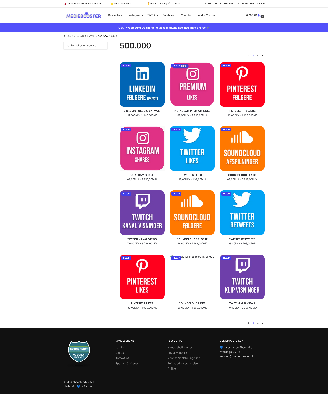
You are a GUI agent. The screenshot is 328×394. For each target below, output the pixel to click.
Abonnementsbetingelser (184, 358)
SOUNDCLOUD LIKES (192, 303)
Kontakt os (122, 358)
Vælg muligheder (142, 122)
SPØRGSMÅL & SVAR (253, 3)
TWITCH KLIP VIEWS (242, 303)
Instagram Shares (195, 27)
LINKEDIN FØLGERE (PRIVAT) (142, 110)
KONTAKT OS (231, 3)
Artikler (172, 368)
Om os (119, 352)
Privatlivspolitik (177, 352)
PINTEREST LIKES (142, 303)
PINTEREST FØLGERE (242, 110)
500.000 (103, 36)
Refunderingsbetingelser (183, 363)
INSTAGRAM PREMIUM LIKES (192, 110)
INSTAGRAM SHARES (142, 175)
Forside (67, 36)
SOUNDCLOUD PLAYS (242, 175)
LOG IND (206, 3)
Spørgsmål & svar (126, 363)
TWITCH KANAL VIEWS (142, 239)
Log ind (120, 347)
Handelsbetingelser (180, 347)
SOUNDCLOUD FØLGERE (192, 239)
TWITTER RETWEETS (242, 239)
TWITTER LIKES (192, 175)
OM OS (217, 3)
